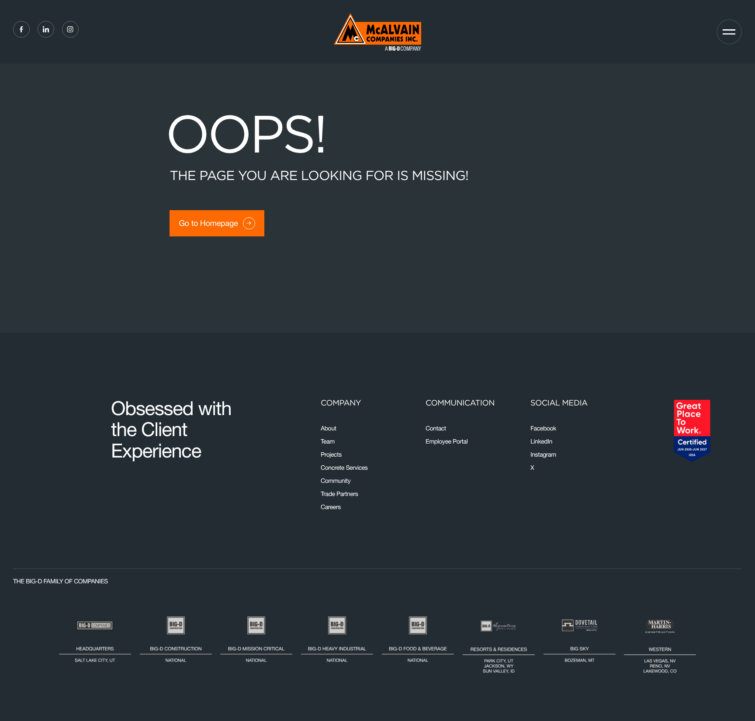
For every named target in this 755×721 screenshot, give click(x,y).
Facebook (543, 428)
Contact (436, 428)
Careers (331, 506)
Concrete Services (344, 467)
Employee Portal (447, 441)
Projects (331, 454)
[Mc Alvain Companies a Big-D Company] (377, 32)
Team (328, 441)
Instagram (543, 454)
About (328, 428)
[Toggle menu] (729, 32)
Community (335, 480)
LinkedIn (541, 441)
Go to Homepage (208, 223)
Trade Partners (339, 493)
